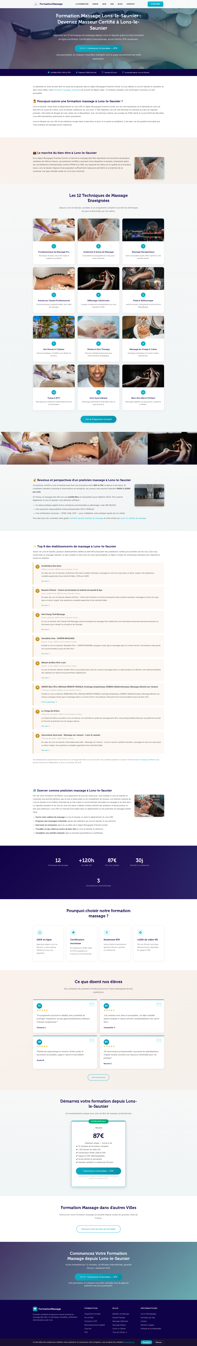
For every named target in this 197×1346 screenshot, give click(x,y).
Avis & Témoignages (148, 1314)
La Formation (82, 4)
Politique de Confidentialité (151, 1328)
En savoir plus (129, 1342)
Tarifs (95, 4)
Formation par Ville (148, 1317)
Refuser (159, 1342)
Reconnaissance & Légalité (94, 1325)
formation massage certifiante (67, 90)
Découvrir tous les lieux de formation (99, 1229)
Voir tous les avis (98, 1077)
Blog (120, 4)
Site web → (45, 581)
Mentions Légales (147, 1325)
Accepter (146, 1342)
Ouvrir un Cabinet (119, 1328)
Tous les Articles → (120, 1332)
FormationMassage (51, 3)
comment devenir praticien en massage (86, 518)
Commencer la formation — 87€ (98, 48)
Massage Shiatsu (119, 1325)
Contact (131, 4)
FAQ (112, 4)
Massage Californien (120, 1321)
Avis (104, 4)
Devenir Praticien (119, 1317)
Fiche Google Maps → (49, 702)
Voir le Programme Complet (98, 419)
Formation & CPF (90, 1321)
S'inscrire (155, 4)
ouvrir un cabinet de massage (133, 518)
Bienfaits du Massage (121, 1314)
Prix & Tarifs (88, 1317)
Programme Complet (92, 1314)
